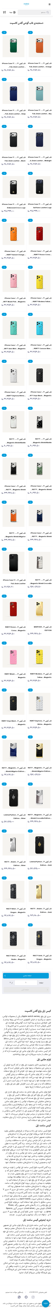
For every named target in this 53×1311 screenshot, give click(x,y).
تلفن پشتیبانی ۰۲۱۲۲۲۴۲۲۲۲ (38, 1292)
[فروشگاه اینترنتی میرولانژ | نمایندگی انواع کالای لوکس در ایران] (26, 4)
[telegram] (26, 1297)
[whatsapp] (19, 1297)
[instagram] (33, 1297)
